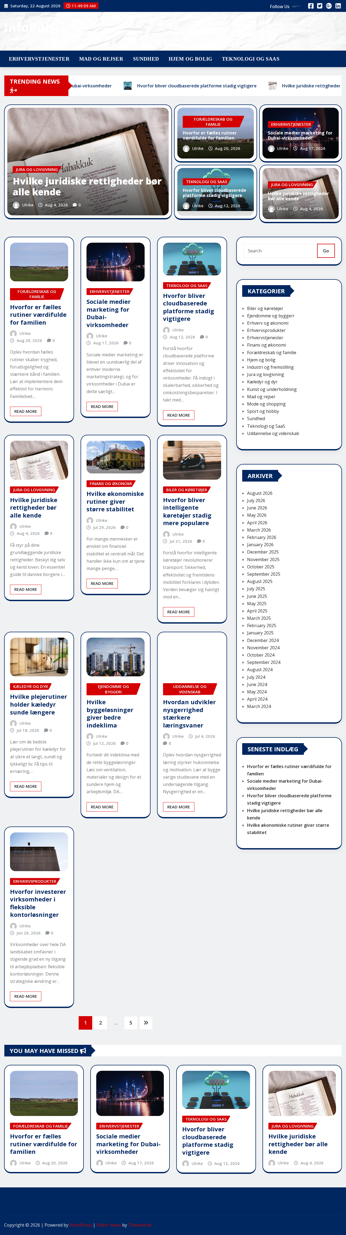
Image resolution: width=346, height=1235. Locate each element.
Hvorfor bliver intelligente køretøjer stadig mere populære (187, 511)
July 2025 (256, 589)
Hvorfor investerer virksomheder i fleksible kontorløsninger (38, 903)
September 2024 (263, 662)
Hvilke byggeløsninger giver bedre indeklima (109, 713)
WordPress (80, 1225)
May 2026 (257, 515)
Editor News (109, 1225)
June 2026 (257, 508)
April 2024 (257, 699)
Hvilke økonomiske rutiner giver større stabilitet (115, 501)
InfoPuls (29, 27)
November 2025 (263, 559)
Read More (25, 411)
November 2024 (263, 648)
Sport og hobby (263, 411)
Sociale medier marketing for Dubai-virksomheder (300, 135)
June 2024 (257, 684)
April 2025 (257, 611)
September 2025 (263, 574)
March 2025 (259, 618)
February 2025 (261, 625)
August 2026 (259, 493)
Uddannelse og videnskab (273, 433)
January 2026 (260, 545)
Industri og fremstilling (270, 367)
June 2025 (257, 596)
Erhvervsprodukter (266, 330)
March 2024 (259, 706)
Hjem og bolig (190, 59)
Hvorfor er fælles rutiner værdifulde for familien (210, 135)
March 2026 (259, 530)
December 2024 (263, 640)
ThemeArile (140, 1225)
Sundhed (146, 59)
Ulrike (28, 205)
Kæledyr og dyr (262, 382)
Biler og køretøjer (265, 308)
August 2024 (259, 670)
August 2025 (259, 581)
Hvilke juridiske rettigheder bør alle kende (87, 186)
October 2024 (260, 655)
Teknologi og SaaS (251, 59)
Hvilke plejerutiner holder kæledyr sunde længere (38, 704)
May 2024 (257, 692)
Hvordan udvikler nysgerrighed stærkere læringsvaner (189, 713)
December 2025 (263, 552)
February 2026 (261, 537)
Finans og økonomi (266, 345)
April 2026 (257, 523)
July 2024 (256, 677)
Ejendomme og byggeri (270, 316)
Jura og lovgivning (265, 374)
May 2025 (257, 604)
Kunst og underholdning (272, 389)
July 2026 (256, 500)
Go (326, 251)
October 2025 (260, 567)
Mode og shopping (266, 404)
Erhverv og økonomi (267, 323)
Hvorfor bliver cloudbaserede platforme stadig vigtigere (214, 192)
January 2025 (260, 633)
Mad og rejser (101, 59)
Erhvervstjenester (39, 59)
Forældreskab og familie (271, 352)
